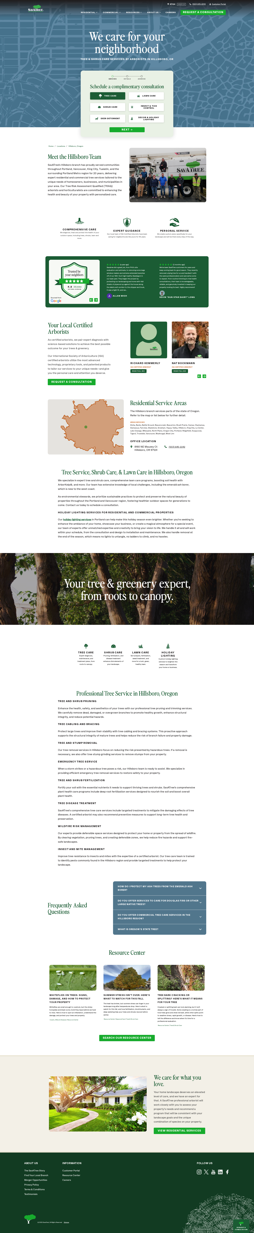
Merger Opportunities (35, 1180)
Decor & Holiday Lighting (148, 118)
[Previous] (91, 300)
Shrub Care (110, 107)
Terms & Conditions (34, 1189)
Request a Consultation (203, 12)
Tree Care (110, 96)
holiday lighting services (77, 519)
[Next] (96, 300)
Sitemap (66, 1222)
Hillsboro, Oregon (75, 146)
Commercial (111, 12)
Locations (61, 146)
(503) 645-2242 (199, 4)
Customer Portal (219, 4)
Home (51, 146)
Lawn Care (149, 96)
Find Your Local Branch (36, 1175)
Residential (88, 12)
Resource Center (71, 1175)
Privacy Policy (31, 1185)
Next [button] (126, 129)
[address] (142, 76)
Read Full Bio (138, 371)
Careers (171, 12)
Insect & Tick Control (149, 107)
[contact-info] (127, 76)
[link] (85, 657)
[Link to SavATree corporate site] (36, 9)
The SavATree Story (34, 1171)
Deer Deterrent (110, 119)
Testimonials (30, 1194)
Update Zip (181, 4)
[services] (112, 76)
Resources (133, 12)
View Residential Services (179, 1130)
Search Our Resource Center (127, 1038)
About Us (153, 12)
